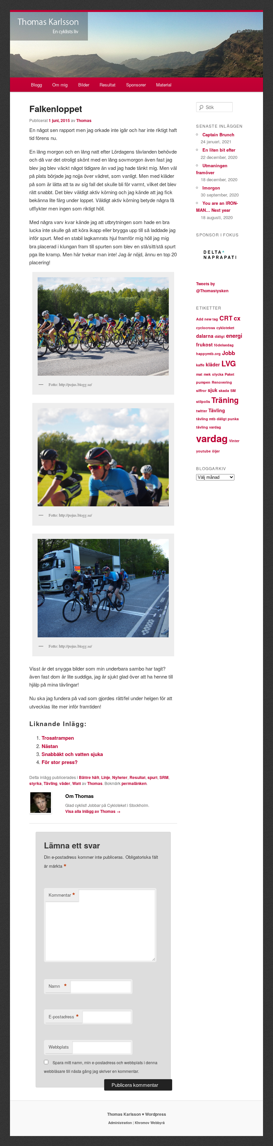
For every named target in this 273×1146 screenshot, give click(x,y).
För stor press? (60, 762)
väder (64, 783)
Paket (229, 374)
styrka (35, 783)
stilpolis (203, 401)
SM (233, 390)
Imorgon (211, 188)
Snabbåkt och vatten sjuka (72, 754)
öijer (216, 450)
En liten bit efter (218, 150)
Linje (105, 777)
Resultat (108, 84)
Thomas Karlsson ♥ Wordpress (136, 1114)
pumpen (203, 382)
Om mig (60, 84)
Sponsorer (136, 84)
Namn (58, 986)
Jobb (228, 353)
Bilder (83, 84)
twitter (201, 410)
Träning (225, 399)
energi (234, 335)
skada (224, 390)
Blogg (36, 84)
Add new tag (207, 319)
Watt (76, 783)
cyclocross (205, 327)
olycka (217, 374)
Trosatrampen (58, 737)
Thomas (84, 120)
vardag (212, 438)
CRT (225, 318)
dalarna (204, 335)
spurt (152, 777)
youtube (203, 450)
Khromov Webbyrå (150, 1122)
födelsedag (224, 344)
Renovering (222, 382)
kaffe (200, 364)
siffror (201, 390)
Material (163, 84)
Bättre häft (89, 777)
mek (207, 374)
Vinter (234, 440)
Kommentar (62, 895)
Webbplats (59, 1047)
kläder (213, 364)
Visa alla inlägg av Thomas (93, 811)
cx (237, 318)
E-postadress (64, 1016)
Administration (120, 1122)
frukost (204, 344)
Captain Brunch (218, 134)
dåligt (220, 336)
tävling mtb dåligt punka (217, 418)
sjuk (212, 390)
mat (199, 374)
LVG (228, 363)
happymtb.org (208, 353)
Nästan (50, 746)
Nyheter (120, 777)
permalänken (134, 783)
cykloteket (225, 327)
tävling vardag (208, 427)
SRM (163, 777)
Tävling (50, 783)
